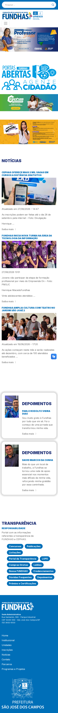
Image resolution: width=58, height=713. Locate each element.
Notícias (6, 654)
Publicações (34, 546)
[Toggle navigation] (6, 23)
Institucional (8, 640)
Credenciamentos (43, 571)
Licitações (15, 552)
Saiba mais (8, 229)
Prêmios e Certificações (22, 583)
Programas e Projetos (13, 669)
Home (5, 635)
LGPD (45, 558)
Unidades (7, 645)
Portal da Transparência (22, 558)
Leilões (38, 564)
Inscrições (7, 649)
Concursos (15, 546)
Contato (6, 659)
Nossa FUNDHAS (18, 571)
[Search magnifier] (53, 5)
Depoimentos (44, 577)
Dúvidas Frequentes (20, 577)
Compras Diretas (18, 564)
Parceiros (7, 664)
